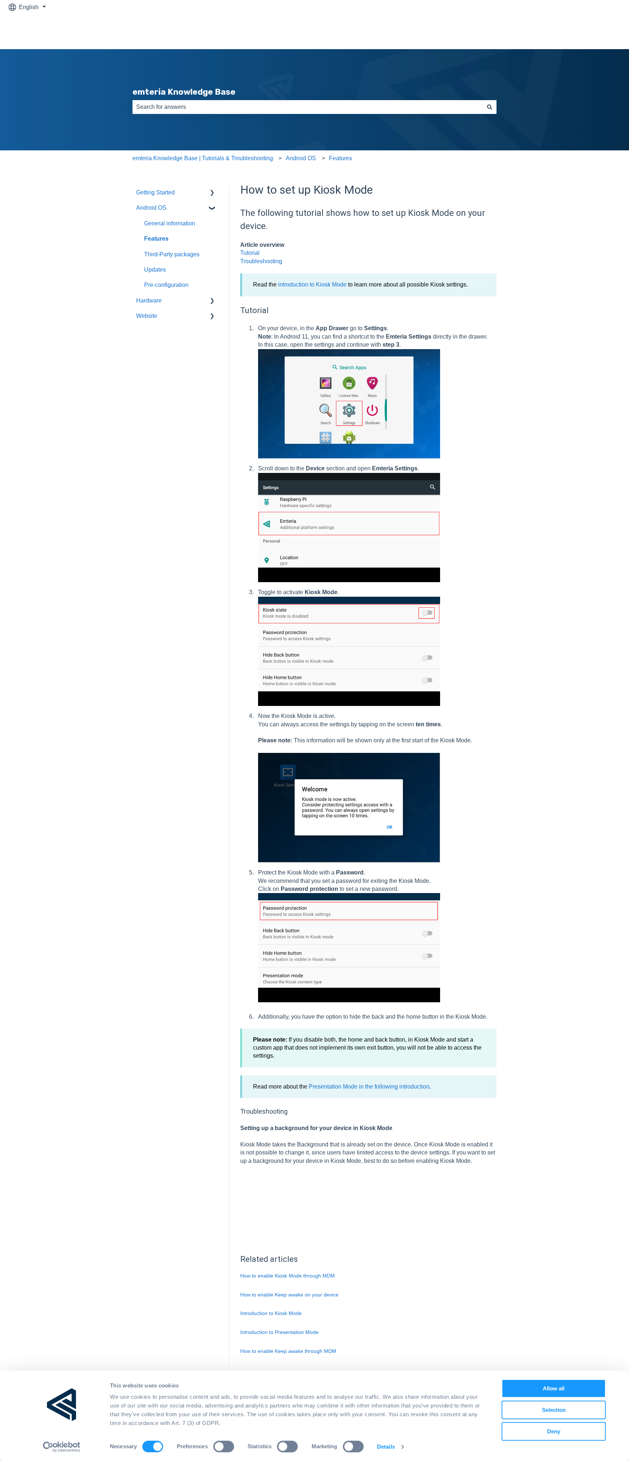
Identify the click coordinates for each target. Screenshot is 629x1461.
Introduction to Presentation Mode (279, 1332)
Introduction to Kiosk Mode (271, 1313)
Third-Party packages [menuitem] (171, 254)
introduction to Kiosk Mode (312, 284)
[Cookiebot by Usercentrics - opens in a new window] (62, 1446)
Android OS (301, 158)
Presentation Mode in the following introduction (369, 1086)
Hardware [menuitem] (149, 300)
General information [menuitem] (169, 223)
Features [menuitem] (156, 239)
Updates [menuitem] (155, 269)
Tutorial (250, 253)
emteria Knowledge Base (184, 92)
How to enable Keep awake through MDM (288, 1351)
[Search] (490, 107)
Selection (554, 1410)
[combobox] (307, 107)
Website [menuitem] (146, 316)
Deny (553, 1431)
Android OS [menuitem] (151, 208)
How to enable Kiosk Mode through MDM (287, 1276)
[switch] (223, 1446)
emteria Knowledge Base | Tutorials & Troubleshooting (202, 158)
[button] (212, 193)
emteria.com (597, 31)
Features (340, 158)
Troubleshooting (261, 261)
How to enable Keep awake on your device (289, 1295)
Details (386, 1447)
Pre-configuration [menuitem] (166, 285)
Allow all (554, 1388)
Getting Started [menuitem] (155, 192)
